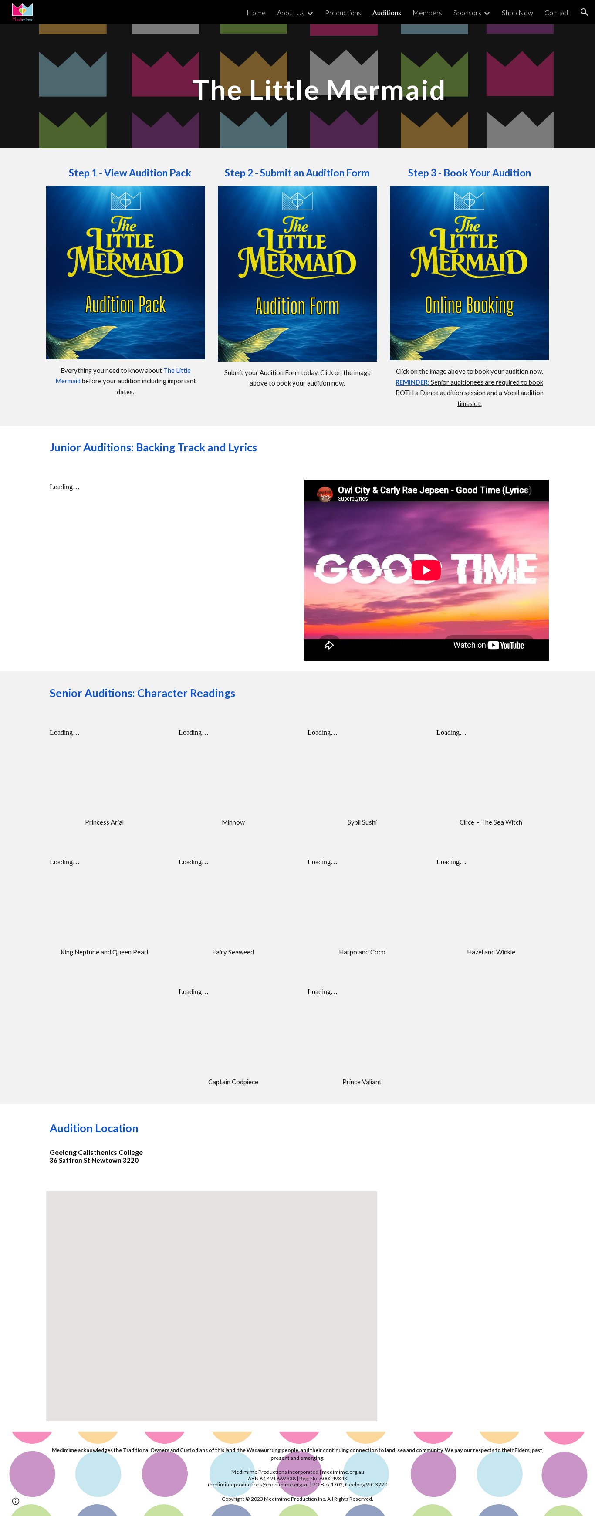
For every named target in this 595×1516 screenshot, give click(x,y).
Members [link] (427, 12)
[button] (584, 12)
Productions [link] (343, 12)
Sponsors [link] (467, 12)
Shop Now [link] (517, 12)
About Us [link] (290, 12)
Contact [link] (556, 12)
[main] (319, 86)
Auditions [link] (386, 12)
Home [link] (256, 12)
